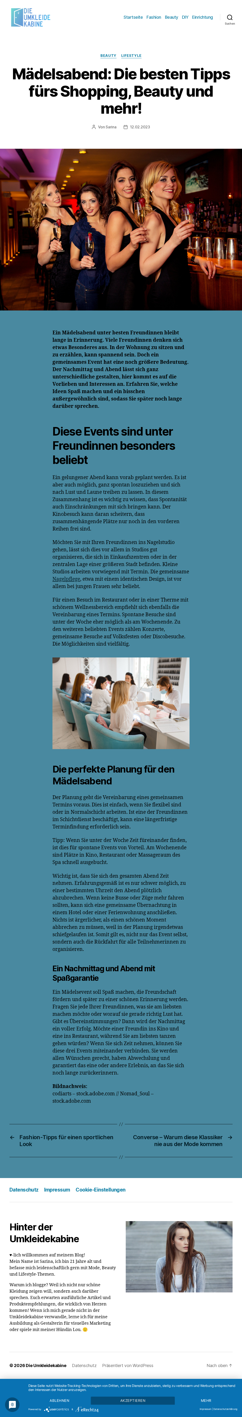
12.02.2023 (140, 127)
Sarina (111, 127)
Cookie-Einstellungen (100, 1190)
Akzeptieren (133, 1400)
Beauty (171, 17)
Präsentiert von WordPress (127, 1365)
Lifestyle (131, 56)
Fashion (154, 17)
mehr (206, 1400)
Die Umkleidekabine (46, 1365)
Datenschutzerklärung (225, 1409)
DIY (185, 17)
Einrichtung (202, 17)
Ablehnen (59, 1400)
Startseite (133, 17)
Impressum (57, 1190)
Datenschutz (24, 1190)
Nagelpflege (66, 579)
